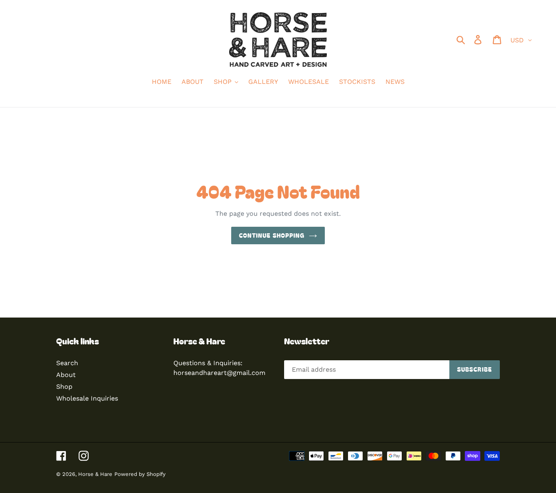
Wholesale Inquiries (87, 398)
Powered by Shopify (140, 474)
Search (67, 363)
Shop (64, 386)
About (66, 375)
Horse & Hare (95, 474)
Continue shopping (271, 235)
